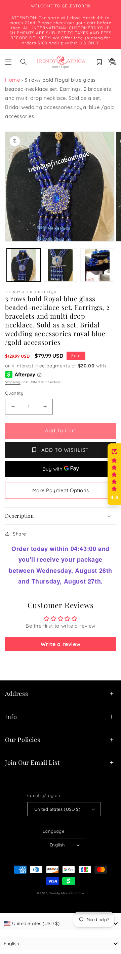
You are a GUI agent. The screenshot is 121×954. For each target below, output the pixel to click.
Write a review (60, 644)
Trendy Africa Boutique (66, 893)
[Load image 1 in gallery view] (23, 265)
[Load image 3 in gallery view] (97, 265)
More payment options (60, 490)
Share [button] (19, 534)
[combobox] (60, 923)
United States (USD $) (57, 809)
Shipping (13, 382)
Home (12, 80)
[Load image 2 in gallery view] (60, 265)
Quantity (14, 393)
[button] (8, 61)
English (57, 844)
